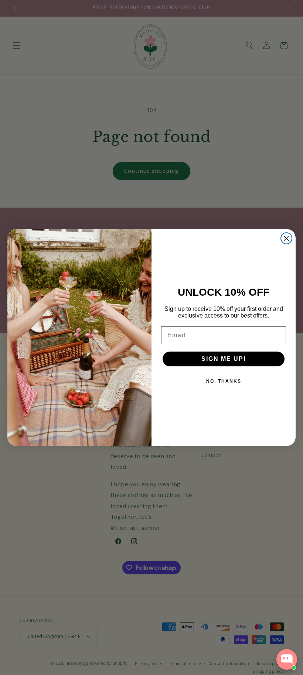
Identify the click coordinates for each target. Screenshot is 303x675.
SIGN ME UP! (223, 359)
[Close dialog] (286, 238)
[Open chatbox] (286, 659)
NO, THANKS (223, 381)
